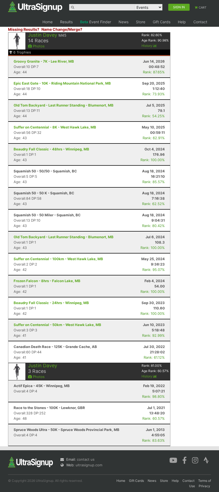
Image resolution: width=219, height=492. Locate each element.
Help (182, 22)
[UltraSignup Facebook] (184, 460)
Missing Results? (23, 29)
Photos (38, 46)
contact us (86, 459)
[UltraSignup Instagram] (195, 460)
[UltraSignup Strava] (206, 460)
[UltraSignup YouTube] (173, 460)
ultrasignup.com (89, 465)
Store (140, 22)
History (147, 46)
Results (66, 22)
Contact (200, 22)
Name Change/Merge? (61, 29)
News (123, 22)
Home (47, 22)
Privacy (204, 486)
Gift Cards (161, 22)
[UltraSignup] (35, 6)
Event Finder (95, 22)
